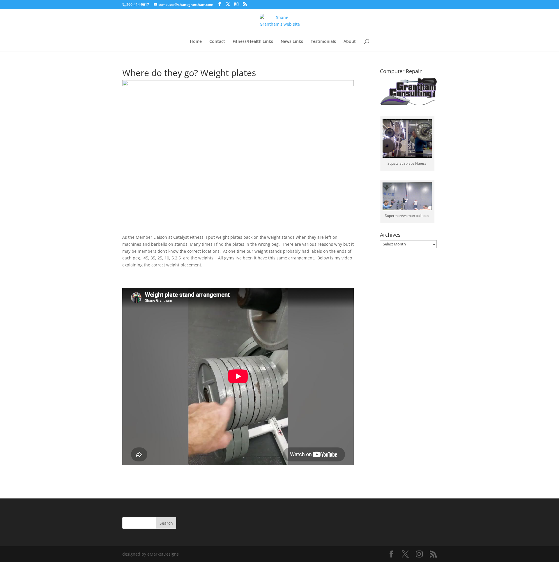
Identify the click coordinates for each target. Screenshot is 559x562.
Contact (217, 41)
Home (196, 41)
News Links (292, 41)
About (350, 41)
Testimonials (323, 41)
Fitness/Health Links (253, 41)
